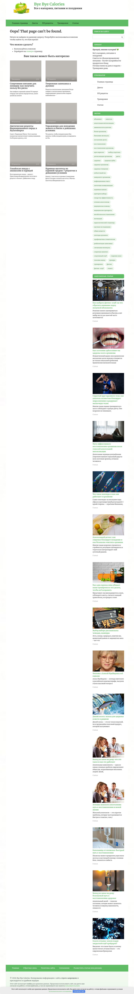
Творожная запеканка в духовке (58, 84)
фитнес (109, 264)
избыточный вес (100, 173)
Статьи (75, 23)
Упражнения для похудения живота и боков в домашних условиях (61, 128)
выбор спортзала (114, 152)
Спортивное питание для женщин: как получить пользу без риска (23, 85)
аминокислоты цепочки (102, 127)
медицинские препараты (103, 210)
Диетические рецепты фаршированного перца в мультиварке (23, 128)
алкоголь (109, 119)
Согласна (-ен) (79, 991)
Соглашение (64, 968)
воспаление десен (100, 140)
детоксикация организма (103, 156)
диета (118, 156)
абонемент (98, 119)
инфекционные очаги (102, 181)
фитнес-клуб (99, 268)
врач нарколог (99, 152)
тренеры (112, 260)
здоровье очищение (101, 169)
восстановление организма (103, 148)
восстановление (100, 144)
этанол (110, 268)
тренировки (98, 264)
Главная (15, 968)
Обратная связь (30, 968)
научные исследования (102, 227)
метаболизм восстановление (104, 214)
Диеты (35, 23)
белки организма (100, 131)
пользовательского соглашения (60, 991)
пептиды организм (101, 235)
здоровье (97, 161)
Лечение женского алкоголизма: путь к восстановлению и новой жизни (107, 807)
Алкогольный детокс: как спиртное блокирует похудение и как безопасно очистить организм (108, 539)
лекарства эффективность (103, 198)
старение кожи (116, 256)
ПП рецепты (47, 23)
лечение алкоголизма (101, 202)
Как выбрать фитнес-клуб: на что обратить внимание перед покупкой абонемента (108, 305)
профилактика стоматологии (104, 239)
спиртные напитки (101, 252)
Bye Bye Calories (49, 4)
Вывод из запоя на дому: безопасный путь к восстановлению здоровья (104, 895)
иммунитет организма (102, 177)
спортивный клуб (100, 256)
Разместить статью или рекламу (88, 968)
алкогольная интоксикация (104, 123)
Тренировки (62, 23)
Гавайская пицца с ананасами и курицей (21, 169)
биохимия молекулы (101, 136)
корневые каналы (100, 189)
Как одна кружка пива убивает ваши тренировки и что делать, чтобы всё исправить (107, 587)
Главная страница (20, 23)
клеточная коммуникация (103, 185)
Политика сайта (48, 968)
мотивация (98, 219)
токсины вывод (99, 260)
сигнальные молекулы (102, 248)
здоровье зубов (109, 161)
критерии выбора (100, 194)
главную (30, 51)
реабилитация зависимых (103, 243)
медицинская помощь (102, 206)
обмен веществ (99, 231)
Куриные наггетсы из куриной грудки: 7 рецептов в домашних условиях (61, 170)
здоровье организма (101, 165)
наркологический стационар (104, 223)
